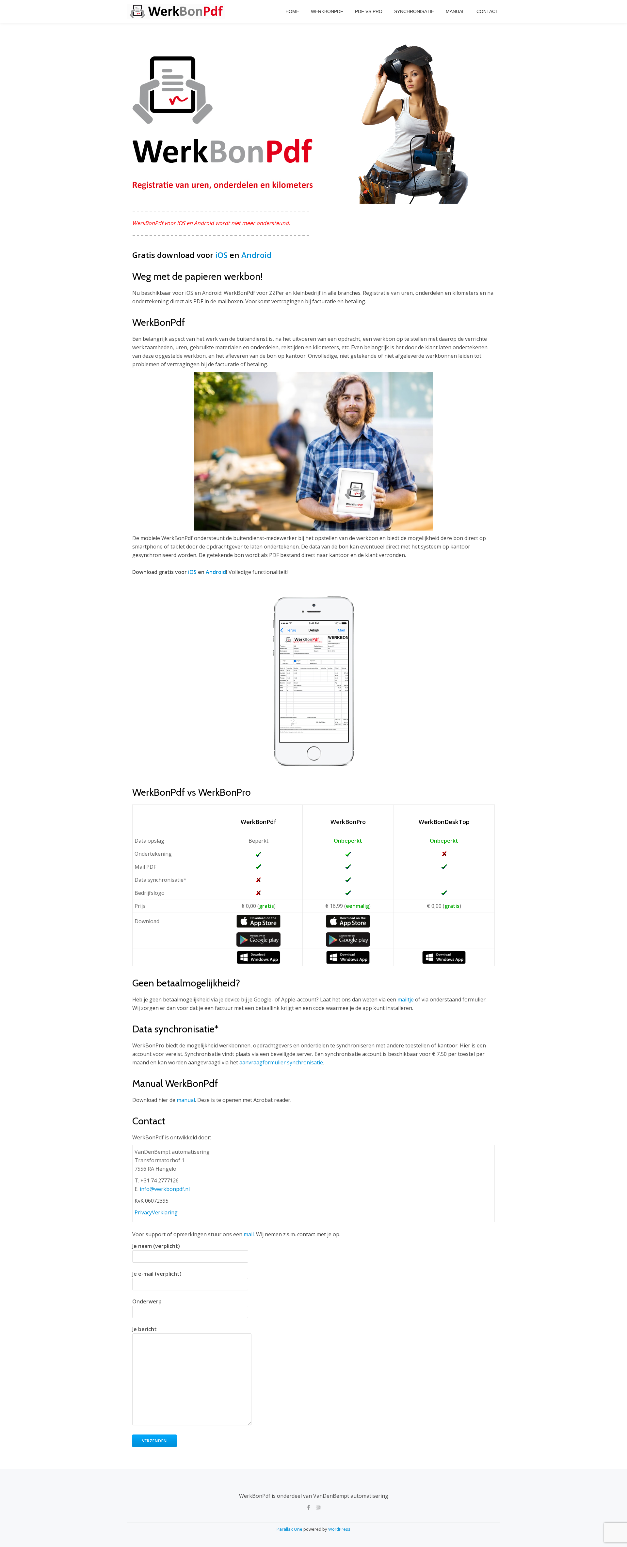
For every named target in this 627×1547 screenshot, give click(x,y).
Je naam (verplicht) (156, 1246)
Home (292, 11)
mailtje (405, 999)
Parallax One (290, 1529)
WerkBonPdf (327, 11)
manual (186, 1100)
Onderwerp (147, 1301)
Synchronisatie (414, 11)
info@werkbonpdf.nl (165, 1189)
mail (249, 1234)
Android (256, 254)
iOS (221, 254)
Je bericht (144, 1329)
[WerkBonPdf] (177, 11)
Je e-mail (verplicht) (157, 1273)
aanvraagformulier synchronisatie (281, 1062)
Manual (455, 11)
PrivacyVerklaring (156, 1212)
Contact (487, 11)
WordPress (339, 1529)
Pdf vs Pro (368, 11)
